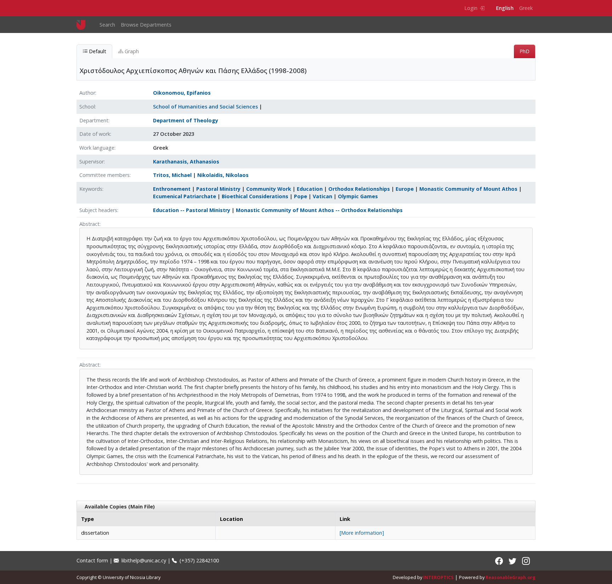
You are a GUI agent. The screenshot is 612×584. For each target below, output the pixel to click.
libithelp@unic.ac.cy (143, 560)
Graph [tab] (131, 51)
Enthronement (172, 188)
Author (87, 92)
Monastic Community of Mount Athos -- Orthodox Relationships (319, 210)
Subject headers (98, 210)
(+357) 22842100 (198, 560)
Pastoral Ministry (218, 188)
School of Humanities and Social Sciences (205, 106)
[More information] (362, 532)
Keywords (90, 188)
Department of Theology (185, 120)
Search (107, 24)
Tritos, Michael (172, 175)
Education (310, 188)
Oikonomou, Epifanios (182, 92)
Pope (300, 196)
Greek (526, 8)
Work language (96, 147)
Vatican (322, 196)
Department (93, 120)
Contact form (92, 560)
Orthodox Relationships (359, 188)
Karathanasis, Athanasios (186, 161)
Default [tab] (96, 51)
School (87, 106)
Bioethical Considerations (255, 196)
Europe (405, 188)
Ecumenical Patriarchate (184, 196)
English (505, 8)
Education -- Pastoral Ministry (191, 210)
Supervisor (91, 161)
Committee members (104, 175)
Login (470, 8)
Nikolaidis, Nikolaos (223, 175)
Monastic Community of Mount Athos (468, 188)
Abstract (89, 224)
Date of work (94, 133)
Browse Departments (146, 24)
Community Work (268, 188)
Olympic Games (358, 196)
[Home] (83, 25)
